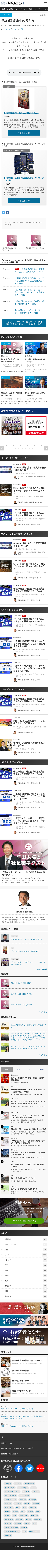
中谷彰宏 (18, 1504)
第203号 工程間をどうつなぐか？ (23, 1178)
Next (46, 448)
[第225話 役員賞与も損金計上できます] (36, 348)
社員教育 (19, 1519)
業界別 (25, 1276)
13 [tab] (45, 445)
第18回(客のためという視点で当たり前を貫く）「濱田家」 (28, 1165)
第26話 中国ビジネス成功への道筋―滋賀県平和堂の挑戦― (28, 1079)
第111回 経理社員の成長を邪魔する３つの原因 (28, 1129)
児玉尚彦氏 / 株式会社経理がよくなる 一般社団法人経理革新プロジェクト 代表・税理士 (28, 1133)
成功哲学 (25, 1286)
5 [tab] (17, 445)
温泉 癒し (24, 1515)
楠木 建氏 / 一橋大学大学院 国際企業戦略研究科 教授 (27, 1094)
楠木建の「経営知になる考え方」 (26, 473)
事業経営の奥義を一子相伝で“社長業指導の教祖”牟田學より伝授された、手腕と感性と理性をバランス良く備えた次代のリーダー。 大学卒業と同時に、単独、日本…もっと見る (23, 920)
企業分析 (36, 1504)
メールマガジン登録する (24, 1221)
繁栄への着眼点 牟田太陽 (24, 749)
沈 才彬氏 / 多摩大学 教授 (19, 1083)
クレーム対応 (23, 1488)
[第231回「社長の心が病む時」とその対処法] (12, 348)
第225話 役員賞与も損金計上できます (35, 360)
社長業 (21, 29)
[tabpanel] (12, 427)
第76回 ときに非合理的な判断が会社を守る (29, 744)
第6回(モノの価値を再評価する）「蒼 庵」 (11, 394)
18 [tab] (29, 448)
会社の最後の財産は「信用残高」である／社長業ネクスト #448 (29, 514)
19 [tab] (33, 448)
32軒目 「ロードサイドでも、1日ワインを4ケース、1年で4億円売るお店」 (28, 1116)
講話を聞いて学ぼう (12, 1531)
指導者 (15, 1512)
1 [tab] (3, 445)
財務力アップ (34, 1531)
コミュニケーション (12, 1492)
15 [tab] (19, 448)
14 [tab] (15, 448)
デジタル (26, 1492)
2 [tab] (6, 445)
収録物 (41, 1069)
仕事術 (26, 1504)
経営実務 (8, 1523)
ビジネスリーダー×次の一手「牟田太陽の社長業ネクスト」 (23, 26)
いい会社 (8, 1484)
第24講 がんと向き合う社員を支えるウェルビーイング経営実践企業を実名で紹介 (28, 1102)
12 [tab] (41, 445)
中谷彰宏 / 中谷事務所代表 (25, 732)
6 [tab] (20, 445)
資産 (31, 9)
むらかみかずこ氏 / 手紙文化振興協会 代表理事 (25, 1146)
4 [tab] (13, 445)
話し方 (26, 1523)
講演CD (24, 1527)
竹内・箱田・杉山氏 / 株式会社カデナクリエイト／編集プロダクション (28, 1170)
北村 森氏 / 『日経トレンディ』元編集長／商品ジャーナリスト (28, 1193)
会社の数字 (9, 1508)
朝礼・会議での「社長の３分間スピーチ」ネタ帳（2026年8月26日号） (29, 490)
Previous (2, 448)
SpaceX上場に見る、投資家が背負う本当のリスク (29, 468)
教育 (25, 1281)
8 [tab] (27, 445)
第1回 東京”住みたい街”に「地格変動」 (35, 394)
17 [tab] (26, 448)
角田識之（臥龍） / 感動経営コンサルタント (30, 502)
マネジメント (6, 14)
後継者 (7, 1512)
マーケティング (21, 9)
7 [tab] (24, 445)
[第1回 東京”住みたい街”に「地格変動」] (36, 382)
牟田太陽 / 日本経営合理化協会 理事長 (12, 371)
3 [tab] (10, 445)
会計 (17, 1508)
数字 (25, 1265)
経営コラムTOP (7, 1443)
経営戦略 (18, 1523)
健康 (24, 1508)
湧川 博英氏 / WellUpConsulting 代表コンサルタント (27, 1157)
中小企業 (8, 1504)
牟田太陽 (20, 222)
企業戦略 (10, 9)
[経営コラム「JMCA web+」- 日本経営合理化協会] (15, 3)
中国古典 (32, 1500)
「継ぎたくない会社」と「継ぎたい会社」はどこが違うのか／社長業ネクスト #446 (29, 668)
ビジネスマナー (10, 1496)
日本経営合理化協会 (10, 1453)
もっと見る (42, 969)
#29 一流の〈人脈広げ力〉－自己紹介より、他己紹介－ (29, 722)
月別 (18, 1069)
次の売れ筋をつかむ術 (34, 399)
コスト (33, 1488)
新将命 (30, 1512)
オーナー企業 (29, 1484)
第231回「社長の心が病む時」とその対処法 (10, 360)
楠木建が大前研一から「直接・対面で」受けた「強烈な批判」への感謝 (28, 1091)
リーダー (38, 9)
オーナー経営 (9, 1488)
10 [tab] (34, 445)
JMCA (22, 1546)
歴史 (37, 1512)
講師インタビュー (11, 1527)
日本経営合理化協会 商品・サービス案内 (17, 1448)
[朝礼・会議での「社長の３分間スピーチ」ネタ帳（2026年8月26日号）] (6, 490)
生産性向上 (9, 1519)
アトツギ (7, 29)
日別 (7, 1069)
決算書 (7, 1515)
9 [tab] (31, 445)
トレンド (25, 1260)
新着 (3, 9)
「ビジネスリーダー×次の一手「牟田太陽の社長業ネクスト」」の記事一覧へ (24, 322)
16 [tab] (22, 448)
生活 (25, 1291)
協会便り (25, 1296)
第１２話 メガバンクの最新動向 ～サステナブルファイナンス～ (28, 1154)
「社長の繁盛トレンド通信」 (13, 399)
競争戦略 (37, 1519)
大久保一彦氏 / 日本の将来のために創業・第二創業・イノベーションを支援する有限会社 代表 (28, 1121)
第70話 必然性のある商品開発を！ (24, 1189)
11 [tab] (38, 445)
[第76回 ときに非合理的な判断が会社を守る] (6, 745)
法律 (14, 1515)
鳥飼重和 (8, 1535)
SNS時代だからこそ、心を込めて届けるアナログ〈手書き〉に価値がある (28, 1142)
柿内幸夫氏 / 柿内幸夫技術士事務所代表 (23, 1181)
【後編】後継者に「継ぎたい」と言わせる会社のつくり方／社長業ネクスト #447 (29, 643)
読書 (34, 1523)
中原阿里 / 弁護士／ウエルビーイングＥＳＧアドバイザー (28, 1107)
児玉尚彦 (32, 1508)
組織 (25, 1270)
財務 (24, 1531)
